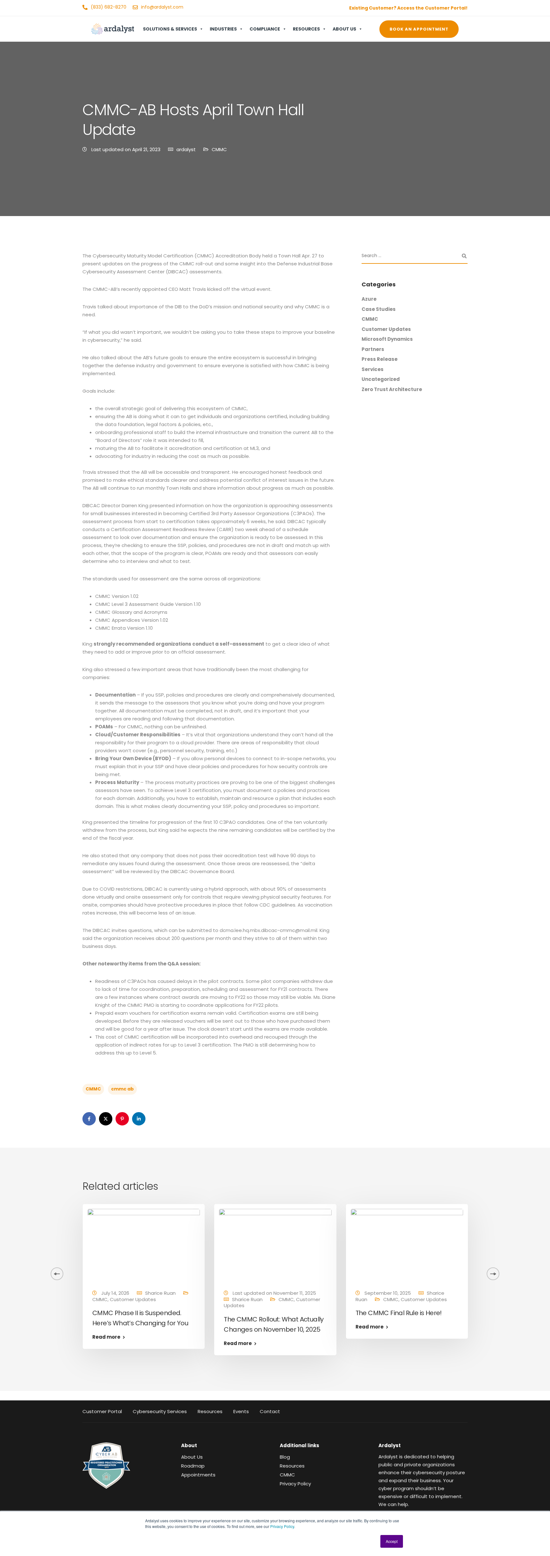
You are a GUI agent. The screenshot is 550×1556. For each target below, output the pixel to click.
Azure (369, 299)
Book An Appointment (419, 29)
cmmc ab (122, 1089)
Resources (306, 29)
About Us (344, 29)
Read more (106, 1337)
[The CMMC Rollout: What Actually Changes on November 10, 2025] (275, 1243)
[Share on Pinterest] (122, 1118)
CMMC (219, 149)
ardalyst (186, 149)
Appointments (198, 1474)
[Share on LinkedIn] (138, 1118)
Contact (270, 1411)
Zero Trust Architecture (392, 389)
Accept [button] (392, 1541)
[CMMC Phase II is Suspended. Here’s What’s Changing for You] (144, 1243)
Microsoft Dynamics (387, 339)
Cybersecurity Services (160, 1411)
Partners (373, 349)
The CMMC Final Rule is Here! (399, 1312)
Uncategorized (381, 379)
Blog (285, 1457)
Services (373, 369)
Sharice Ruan (40, 1293)
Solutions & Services (170, 29)
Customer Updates (386, 329)
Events (241, 1411)
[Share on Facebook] (89, 1118)
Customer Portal (102, 1411)
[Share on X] (105, 1118)
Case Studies (379, 309)
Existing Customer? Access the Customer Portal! (408, 8)
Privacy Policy (282, 1526)
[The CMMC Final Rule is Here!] (407, 1243)
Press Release (380, 359)
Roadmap (193, 1465)
